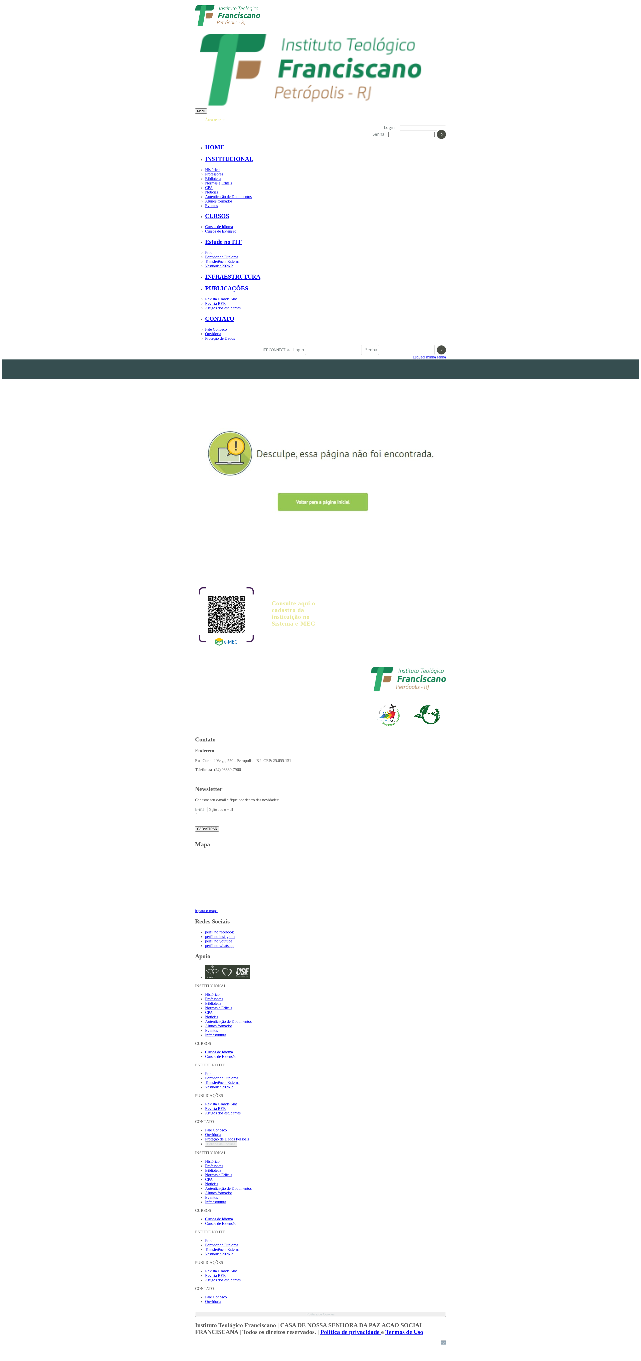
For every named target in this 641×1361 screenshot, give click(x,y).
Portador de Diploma (221, 257)
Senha (378, 134)
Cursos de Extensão (220, 231)
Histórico (212, 169)
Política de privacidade (350, 1332)
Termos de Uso (404, 1332)
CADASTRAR (207, 829)
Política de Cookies (221, 1144)
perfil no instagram (220, 936)
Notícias (211, 192)
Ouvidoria (213, 334)
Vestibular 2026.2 (219, 266)
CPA (209, 187)
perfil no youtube (218, 941)
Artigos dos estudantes (223, 308)
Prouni (210, 252)
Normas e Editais (218, 183)
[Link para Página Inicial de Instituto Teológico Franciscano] (227, 23)
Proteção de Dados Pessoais (227, 1139)
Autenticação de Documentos (228, 197)
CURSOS (217, 216)
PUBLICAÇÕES (226, 288)
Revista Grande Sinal (222, 299)
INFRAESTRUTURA (232, 276)
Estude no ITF (223, 242)
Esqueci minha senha (429, 357)
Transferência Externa (222, 261)
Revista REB (215, 303)
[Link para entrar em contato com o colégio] (443, 1343)
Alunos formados (218, 201)
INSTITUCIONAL (229, 159)
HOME (214, 147)
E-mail (201, 809)
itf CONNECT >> (277, 349)
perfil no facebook (219, 932)
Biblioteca (213, 178)
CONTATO (219, 318)
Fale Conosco (216, 329)
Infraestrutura (215, 1035)
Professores (214, 174)
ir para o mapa (206, 911)
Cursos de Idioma (219, 227)
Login (389, 127)
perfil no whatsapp (219, 945)
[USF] (408, 690)
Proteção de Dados (220, 338)
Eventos (211, 206)
